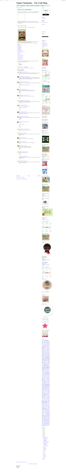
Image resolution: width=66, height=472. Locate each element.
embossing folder (47, 373)
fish (48, 377)
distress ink (48, 367)
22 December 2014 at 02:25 (25, 156)
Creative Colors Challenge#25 (45, 443)
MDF (49, 392)
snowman (43, 413)
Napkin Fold (43, 397)
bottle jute (43, 350)
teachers (45, 419)
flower (45, 378)
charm (45, 359)
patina (45, 400)
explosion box (44, 375)
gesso (43, 381)
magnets (43, 391)
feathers (44, 377)
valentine (46, 422)
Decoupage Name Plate (44, 44)
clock (48, 360)
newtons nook (47, 398)
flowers (48, 378)
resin (43, 406)
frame (44, 379)
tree (48, 420)
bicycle (42, 346)
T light (46, 417)
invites (46, 387)
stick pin (44, 416)
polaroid (42, 404)
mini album (46, 393)
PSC (47, 405)
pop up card (47, 404)
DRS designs (26, 22)
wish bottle (47, 425)
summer (49, 416)
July (43, 450)
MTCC (45, 396)
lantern (44, 389)
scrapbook (48, 409)
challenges (43, 358)
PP (45, 405)
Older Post (39, 175)
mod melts (48, 394)
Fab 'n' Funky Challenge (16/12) (19, 56)
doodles (45, 369)
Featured (31, 5)
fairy (46, 375)
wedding (43, 424)
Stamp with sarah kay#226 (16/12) (20, 50)
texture (47, 419)
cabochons (43, 352)
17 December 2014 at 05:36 (26, 100)
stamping (48, 414)
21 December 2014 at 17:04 (24, 151)
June (43, 451)
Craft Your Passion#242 (45, 445)
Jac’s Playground (21, 100)
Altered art (47, 342)
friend (46, 379)
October (44, 447)
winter (44, 425)
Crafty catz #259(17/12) (19, 47)
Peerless (46, 403)
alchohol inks (43, 341)
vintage (44, 423)
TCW (42, 418)
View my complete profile (44, 22)
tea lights (48, 418)
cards (49, 354)
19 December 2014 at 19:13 (23, 137)
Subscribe (45, 14)
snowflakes (48, 412)
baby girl (44, 344)
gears (44, 380)
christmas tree (43, 360)
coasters (45, 361)
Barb (19, 141)
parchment (43, 400)
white (44, 424)
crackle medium (46, 363)
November (44, 446)
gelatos (49, 380)
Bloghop (43, 348)
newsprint (44, 398)
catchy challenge (46, 356)
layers (46, 389)
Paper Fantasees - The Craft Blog (31, 3)
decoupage (44, 365)
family (48, 375)
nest (47, 397)
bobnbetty (48, 348)
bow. (46, 350)
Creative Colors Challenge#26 (45, 440)
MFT (43, 393)
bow (44, 350)
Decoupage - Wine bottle (44, 45)
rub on (49, 408)
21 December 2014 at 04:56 (24, 145)
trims (44, 421)
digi (47, 366)
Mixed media (44, 394)
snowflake (46, 412)
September (44, 448)
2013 (42, 340)
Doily (42, 369)
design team (48, 365)
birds (47, 346)
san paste (43, 409)
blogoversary (45, 348)
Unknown (20, 151)
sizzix (43, 412)
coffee (48, 361)
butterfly (43, 351)
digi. (42, 367)
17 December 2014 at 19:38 (26, 116)
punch (49, 405)
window (46, 424)
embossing (43, 373)
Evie (19, 137)
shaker (48, 410)
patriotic (48, 400)
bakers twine (47, 344)
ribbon (49, 407)
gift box (48, 381)
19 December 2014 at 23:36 (23, 141)
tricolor (42, 421)
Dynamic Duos (48, 371)
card (42, 354)
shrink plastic (48, 411)
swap (44, 417)
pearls (43, 403)
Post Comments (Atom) (22, 177)
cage (45, 352)
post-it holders (43, 405)
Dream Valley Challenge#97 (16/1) (20, 59)
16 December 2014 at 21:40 (26, 76)
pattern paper (44, 401)
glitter (44, 382)
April (43, 453)
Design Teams (23, 5)
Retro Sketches (46, 406)
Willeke (20, 145)
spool (48, 413)
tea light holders (45, 418)
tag (48, 417)
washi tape (47, 423)
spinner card (46, 413)
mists (49, 393)
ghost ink (46, 381)
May (43, 452)
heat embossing (46, 385)
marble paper (45, 391)
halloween (49, 383)
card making (45, 354)
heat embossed (47, 384)
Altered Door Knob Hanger (46, 441)
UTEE (43, 422)
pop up (44, 404)
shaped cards (43, 411)
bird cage (45, 346)
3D (48, 340)
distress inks (45, 368)
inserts (44, 387)
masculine (49, 391)
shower (45, 411)
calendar (49, 352)
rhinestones (46, 407)
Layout (48, 389)
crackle (49, 362)
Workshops (42, 5)
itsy (48, 387)
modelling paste (43, 395)
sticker (46, 416)
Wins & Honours (36, 5)
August (44, 449)
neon (45, 397)
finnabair (46, 377)
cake (46, 352)
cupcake (45, 364)
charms (49, 359)
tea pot (42, 419)
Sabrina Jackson (21, 76)
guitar (46, 383)
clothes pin (43, 361)
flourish (42, 378)
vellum (49, 422)
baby (42, 344)
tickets (42, 420)
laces (42, 389)
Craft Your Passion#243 (45, 442)
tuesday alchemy (47, 421)
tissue (44, 420)
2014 (45, 340)
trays (46, 420)
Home (18, 5)
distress (44, 367)
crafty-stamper (20, 116)
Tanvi (43, 21)
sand (45, 409)
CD (49, 356)
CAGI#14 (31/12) (18, 53)
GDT (43, 380)
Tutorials (27, 5)
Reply (19, 74)
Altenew (44, 342)
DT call (45, 371)
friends (48, 379)
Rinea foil (44, 408)
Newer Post (18, 175)
